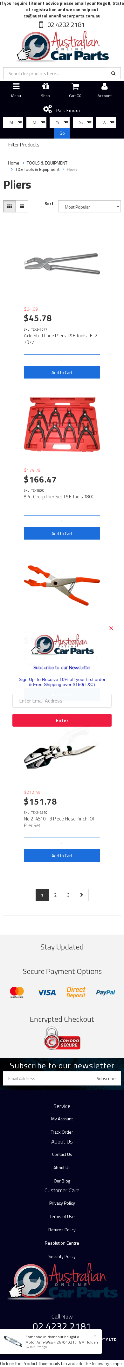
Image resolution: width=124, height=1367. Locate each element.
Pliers (72, 169)
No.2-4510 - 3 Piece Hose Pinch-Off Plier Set (60, 822)
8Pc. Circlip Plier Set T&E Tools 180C (59, 496)
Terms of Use (62, 1216)
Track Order (62, 1132)
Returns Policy (62, 1229)
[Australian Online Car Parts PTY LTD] (62, 45)
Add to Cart (62, 372)
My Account (62, 1118)
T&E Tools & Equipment (37, 169)
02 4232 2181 (65, 24)
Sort (49, 203)
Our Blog (62, 1180)
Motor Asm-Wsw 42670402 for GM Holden (61, 1342)
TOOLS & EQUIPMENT (47, 162)
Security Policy (62, 1256)
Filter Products (23, 145)
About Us (62, 1167)
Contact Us (62, 1154)
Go (62, 133)
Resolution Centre (62, 1243)
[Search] (113, 73)
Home (13, 162)
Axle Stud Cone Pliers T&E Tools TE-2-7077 (62, 339)
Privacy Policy (62, 1203)
